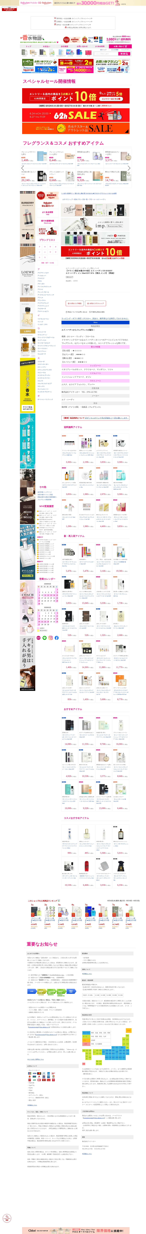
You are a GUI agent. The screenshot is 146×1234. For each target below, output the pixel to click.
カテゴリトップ (67, 199)
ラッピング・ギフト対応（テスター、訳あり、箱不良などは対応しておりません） (95, 318)
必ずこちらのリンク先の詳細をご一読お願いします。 (107, 418)
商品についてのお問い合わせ (77, 312)
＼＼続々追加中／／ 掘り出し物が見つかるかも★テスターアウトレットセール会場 (88, 193)
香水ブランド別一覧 (81, 199)
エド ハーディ (101, 199)
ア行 (90, 199)
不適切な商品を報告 (98, 312)
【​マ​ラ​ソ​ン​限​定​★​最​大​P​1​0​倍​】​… (36, 920)
